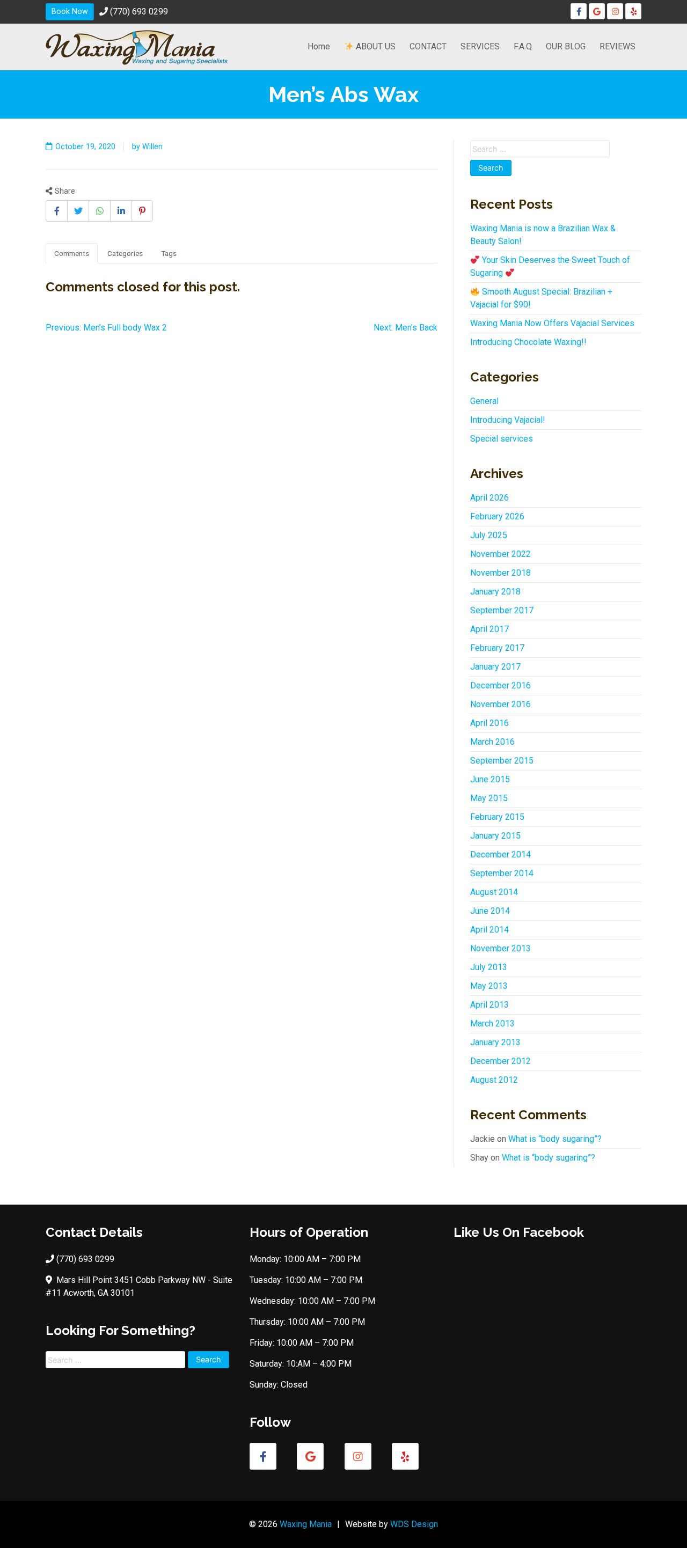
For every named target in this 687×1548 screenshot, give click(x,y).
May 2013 (489, 986)
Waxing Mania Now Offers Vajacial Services (552, 323)
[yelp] (633, 11)
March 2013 (492, 1023)
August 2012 (494, 1080)
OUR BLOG (566, 46)
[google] (597, 11)
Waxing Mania (306, 1524)
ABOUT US (375, 46)
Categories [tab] (125, 253)
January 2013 (495, 1042)
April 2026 (489, 498)
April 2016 (489, 723)
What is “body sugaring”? (555, 1139)
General (484, 401)
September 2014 (501, 873)
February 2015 (497, 817)
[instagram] (615, 11)
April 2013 (489, 1005)
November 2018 (500, 573)
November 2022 (500, 554)
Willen (152, 146)
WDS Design (414, 1524)
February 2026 (497, 516)
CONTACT (428, 46)
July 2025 (488, 535)
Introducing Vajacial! (507, 420)
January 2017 (495, 667)
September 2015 (501, 760)
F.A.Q (523, 46)
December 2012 (500, 1061)
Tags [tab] (169, 253)
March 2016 (492, 742)
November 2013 (500, 948)
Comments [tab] (71, 253)
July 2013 (488, 967)
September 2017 (501, 610)
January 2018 (495, 591)
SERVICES (480, 46)
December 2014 (500, 854)
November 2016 (500, 704)
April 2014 (489, 930)
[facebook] (579, 11)
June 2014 (490, 911)
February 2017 (497, 648)
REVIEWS (617, 46)
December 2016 (500, 685)
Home (319, 46)
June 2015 (490, 779)
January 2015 (495, 836)
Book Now (70, 11)
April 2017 (489, 629)
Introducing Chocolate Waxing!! (528, 342)
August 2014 (494, 892)
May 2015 (489, 798)
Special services (501, 439)
